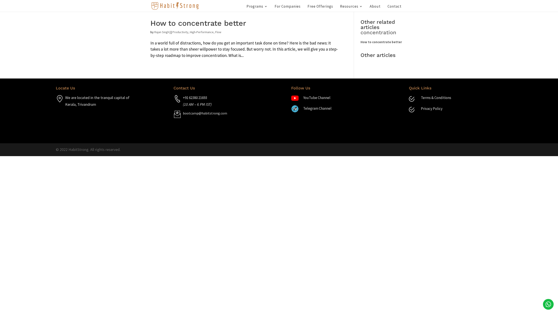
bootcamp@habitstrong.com (205, 113)
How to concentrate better (198, 23)
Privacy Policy (431, 108)
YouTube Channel (316, 97)
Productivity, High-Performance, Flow (196, 32)
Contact (394, 7)
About (375, 7)
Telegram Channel (317, 108)
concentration (378, 32)
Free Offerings (320, 7)
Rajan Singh (161, 32)
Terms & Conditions (436, 97)
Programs (255, 7)
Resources (349, 7)
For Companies (288, 7)
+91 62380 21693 (195, 97)
